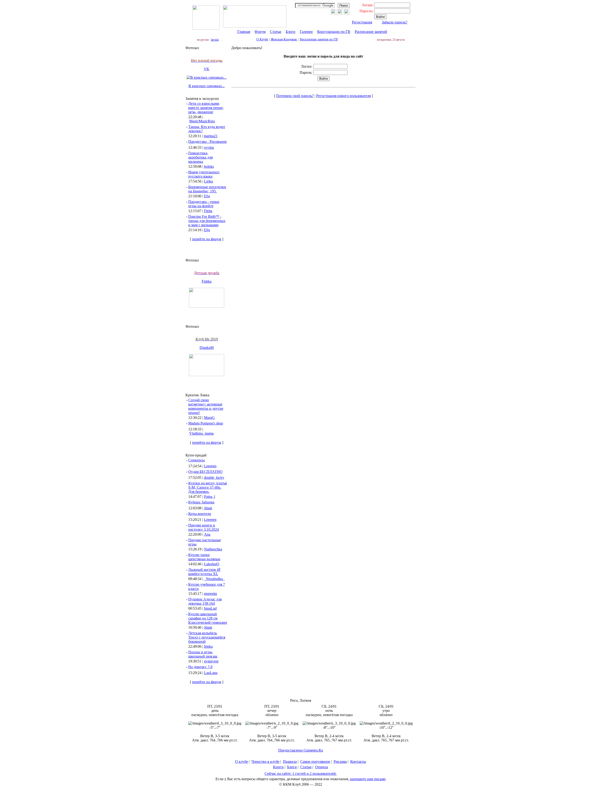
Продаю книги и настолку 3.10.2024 (203, 527)
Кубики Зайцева (201, 502)
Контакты (358, 762)
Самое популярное (315, 762)
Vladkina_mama (201, 433)
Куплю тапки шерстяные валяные (204, 557)
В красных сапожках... (207, 86)
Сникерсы (196, 460)
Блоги (290, 32)
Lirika (208, 181)
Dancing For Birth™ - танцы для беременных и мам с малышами (206, 220)
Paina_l (209, 497)
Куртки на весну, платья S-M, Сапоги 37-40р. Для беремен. (207, 487)
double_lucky (214, 477)
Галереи (306, 32)
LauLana (210, 673)
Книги (278, 767)
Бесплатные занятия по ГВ (319, 39)
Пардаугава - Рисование (207, 142)
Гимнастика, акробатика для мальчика (200, 157)
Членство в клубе (265, 762)
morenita (210, 594)
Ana (207, 534)
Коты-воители (199, 514)
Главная (243, 32)
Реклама (340, 762)
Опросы (321, 767)
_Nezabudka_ (214, 579)
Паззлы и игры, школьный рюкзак (202, 654)
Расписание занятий (371, 32)
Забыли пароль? (394, 22)
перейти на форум (206, 239)
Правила (290, 762)
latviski (215, 39)
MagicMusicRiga (202, 121)
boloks (209, 166)
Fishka (207, 281)
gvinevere (211, 661)
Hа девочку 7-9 (200, 667)
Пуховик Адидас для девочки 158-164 (205, 601)
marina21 (211, 136)
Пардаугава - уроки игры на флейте (203, 204)
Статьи (275, 32)
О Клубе (262, 39)
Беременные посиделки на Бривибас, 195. (207, 189)
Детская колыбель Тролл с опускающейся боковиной (206, 637)
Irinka (208, 646)
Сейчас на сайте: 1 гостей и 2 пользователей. (301, 774)
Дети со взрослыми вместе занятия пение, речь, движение (206, 107)
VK (206, 69)
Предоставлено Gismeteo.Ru (300, 750)
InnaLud (210, 608)
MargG (209, 418)
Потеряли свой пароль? (295, 96)
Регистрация (362, 22)
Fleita (208, 211)
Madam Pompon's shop (205, 423)
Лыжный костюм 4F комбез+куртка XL (204, 572)
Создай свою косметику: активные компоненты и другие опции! (205, 406)
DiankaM (207, 348)
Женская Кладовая (284, 39)
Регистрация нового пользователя (343, 96)
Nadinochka (213, 549)
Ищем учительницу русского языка (204, 174)
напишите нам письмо (368, 779)
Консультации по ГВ (333, 32)
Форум (260, 32)
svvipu (209, 147)
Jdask (208, 508)
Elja (207, 196)
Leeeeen (210, 466)
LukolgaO (211, 564)
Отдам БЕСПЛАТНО (205, 472)
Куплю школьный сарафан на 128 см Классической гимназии (207, 618)
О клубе (241, 762)
